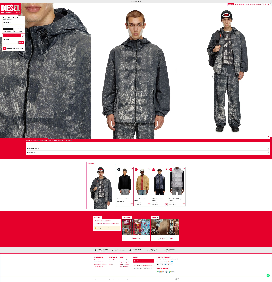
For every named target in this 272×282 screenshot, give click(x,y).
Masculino (28, 140)
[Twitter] (167, 238)
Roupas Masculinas (36, 140)
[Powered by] (177, 279)
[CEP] (13, 41)
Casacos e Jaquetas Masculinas (49, 140)
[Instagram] (163, 238)
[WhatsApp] (268, 275)
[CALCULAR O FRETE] (21, 42)
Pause (269, 136)
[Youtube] (171, 238)
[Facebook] (159, 238)
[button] (8, 29)
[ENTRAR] (266, 4)
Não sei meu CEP (6, 44)
